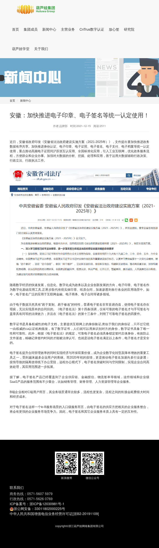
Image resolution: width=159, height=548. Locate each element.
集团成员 (31, 29)
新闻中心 (49, 29)
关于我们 (41, 48)
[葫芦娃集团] (36, 9)
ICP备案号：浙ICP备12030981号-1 (37, 503)
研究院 (129, 29)
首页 (15, 29)
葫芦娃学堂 (20, 48)
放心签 (114, 29)
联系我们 (17, 487)
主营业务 (68, 29)
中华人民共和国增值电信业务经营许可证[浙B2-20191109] (54, 513)
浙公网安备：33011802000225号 (39, 508)
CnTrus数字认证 (92, 29)
